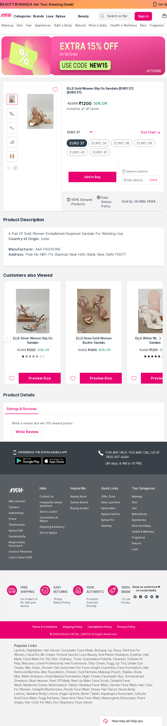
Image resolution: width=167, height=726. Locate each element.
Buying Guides (79, 508)
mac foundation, (53, 672)
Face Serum (83, 702)
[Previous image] (9, 168)
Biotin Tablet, (90, 693)
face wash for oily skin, (40, 659)
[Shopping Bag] (164, 16)
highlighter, (35, 650)
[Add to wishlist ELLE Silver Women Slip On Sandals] (12, 378)
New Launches (110, 502)
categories (22, 16)
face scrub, (100, 680)
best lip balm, (81, 680)
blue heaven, (38, 680)
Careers (14, 507)
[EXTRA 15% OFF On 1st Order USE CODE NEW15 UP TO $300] (83, 55)
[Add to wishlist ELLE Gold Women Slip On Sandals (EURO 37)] (55, 89)
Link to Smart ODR (20, 557)
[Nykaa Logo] (6, 15)
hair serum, (52, 650)
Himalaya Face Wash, (94, 685)
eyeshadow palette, (97, 659)
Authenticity (16, 513)
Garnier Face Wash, (123, 685)
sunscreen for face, (75, 667)
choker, (71, 672)
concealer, (69, 650)
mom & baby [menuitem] (98, 25)
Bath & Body (139, 514)
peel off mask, (59, 680)
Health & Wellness (143, 531)
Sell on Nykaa (48, 532)
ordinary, (65, 659)
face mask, (85, 650)
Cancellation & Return (49, 519)
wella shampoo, (33, 676)
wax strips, (33, 667)
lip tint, (121, 663)
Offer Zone (108, 496)
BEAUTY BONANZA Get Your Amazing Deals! (36, 4)
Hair (134, 508)
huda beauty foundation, (63, 676)
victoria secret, (67, 654)
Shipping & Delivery (52, 526)
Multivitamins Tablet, (63, 685)
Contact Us (47, 496)
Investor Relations (20, 551)
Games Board (79, 502)
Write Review (27, 432)
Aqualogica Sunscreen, (117, 693)
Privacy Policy (126, 626)
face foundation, (129, 667)
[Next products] (160, 338)
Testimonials (17, 524)
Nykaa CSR (16, 530)
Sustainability (17, 536)
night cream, (91, 676)
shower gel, (50, 667)
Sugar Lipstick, (69, 693)
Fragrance (138, 537)
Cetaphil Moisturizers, (47, 689)
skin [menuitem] (20, 25)
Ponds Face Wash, (77, 689)
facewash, (109, 676)
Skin (134, 502)
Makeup (137, 496)
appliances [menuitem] (43, 25)
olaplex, (128, 672)
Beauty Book (78, 496)
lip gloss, (115, 650)
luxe (49, 16)
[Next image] (15, 168)
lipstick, (20, 650)
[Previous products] (6, 338)
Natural (136, 543)
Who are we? (17, 501)
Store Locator (48, 511)
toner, (77, 659)
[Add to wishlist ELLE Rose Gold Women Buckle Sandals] (73, 378)
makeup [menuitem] (7, 25)
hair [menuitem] (29, 25)
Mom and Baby (141, 525)
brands (38, 16)
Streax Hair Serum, (104, 689)
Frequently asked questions (51, 504)
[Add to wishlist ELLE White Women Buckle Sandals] (134, 378)
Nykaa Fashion (110, 514)
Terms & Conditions (44, 626)
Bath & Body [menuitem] (63, 25)
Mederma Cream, (35, 685)
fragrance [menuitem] (157, 25)
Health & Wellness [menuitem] (123, 25)
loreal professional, (49, 663)
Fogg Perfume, (49, 698)
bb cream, (48, 654)
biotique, (101, 650)
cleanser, (119, 659)
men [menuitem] (143, 25)
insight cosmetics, (104, 667)
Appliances (139, 520)
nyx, (121, 676)
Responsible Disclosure (17, 544)
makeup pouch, (110, 672)
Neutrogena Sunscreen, (119, 698)
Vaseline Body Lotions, (42, 693)
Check (153, 180)
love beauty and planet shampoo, (104, 654)
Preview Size (40, 378)
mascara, (28, 663)
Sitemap (106, 525)
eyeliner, (136, 654)
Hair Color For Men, (38, 702)
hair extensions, (76, 663)
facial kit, (33, 654)
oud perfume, (88, 672)
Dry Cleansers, (63, 702)
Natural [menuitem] (80, 25)
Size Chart (148, 132)
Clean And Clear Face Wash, (80, 698)
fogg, (111, 663)
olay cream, (97, 663)
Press (12, 518)
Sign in (143, 16)
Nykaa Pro (107, 520)
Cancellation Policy (100, 626)
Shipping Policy (72, 626)
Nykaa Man (108, 508)
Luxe (135, 549)
